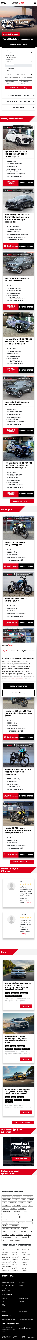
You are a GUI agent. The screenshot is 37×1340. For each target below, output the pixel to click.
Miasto (8, 51)
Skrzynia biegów (10, 68)
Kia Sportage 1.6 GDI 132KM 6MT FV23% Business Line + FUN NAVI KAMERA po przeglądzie (17, 218)
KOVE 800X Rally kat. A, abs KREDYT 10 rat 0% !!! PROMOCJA (18, 771)
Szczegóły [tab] (15, 651)
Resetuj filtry (11, 113)
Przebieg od (9, 77)
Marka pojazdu (10, 55)
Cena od (8, 72)
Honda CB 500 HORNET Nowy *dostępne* (16, 543)
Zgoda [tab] (5, 651)
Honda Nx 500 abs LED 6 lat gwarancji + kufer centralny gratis (18, 713)
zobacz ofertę (26, 182)
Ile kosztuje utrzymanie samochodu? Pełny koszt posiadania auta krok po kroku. (16, 1039)
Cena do (22, 72)
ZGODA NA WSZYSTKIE (18, 686)
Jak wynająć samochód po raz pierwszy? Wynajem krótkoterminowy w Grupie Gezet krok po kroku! (18, 986)
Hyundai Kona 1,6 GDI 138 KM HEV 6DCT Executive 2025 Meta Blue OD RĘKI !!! (18, 341)
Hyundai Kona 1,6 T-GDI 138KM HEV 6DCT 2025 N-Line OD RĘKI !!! (16, 154)
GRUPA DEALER (25, 1337)
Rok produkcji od (10, 81)
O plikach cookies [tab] (28, 651)
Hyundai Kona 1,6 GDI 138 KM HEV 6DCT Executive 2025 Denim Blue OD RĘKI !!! (18, 465)
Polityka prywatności (16, 678)
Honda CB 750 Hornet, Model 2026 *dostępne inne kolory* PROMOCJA (18, 830)
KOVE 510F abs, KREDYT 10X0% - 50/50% (16, 599)
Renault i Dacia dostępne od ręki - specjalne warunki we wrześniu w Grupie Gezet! (17, 1091)
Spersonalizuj (17, 693)
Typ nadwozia (9, 59)
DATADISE (32, 1337)
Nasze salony (4, 2)
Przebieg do (23, 77)
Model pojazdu (10, 64)
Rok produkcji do (24, 81)
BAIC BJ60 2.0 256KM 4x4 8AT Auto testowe (17, 279)
